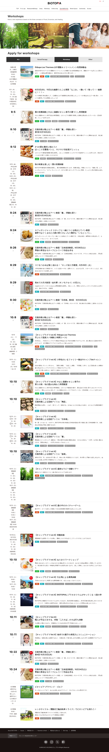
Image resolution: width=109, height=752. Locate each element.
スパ (72, 76)
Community (82, 8)
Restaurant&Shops (32, 8)
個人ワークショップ (70, 101)
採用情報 (73, 730)
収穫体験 (55, 121)
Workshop (47, 8)
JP (103, 1)
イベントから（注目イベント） (55, 158)
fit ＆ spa (22, 8)
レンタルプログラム (65, 693)
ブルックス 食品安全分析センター (28, 735)
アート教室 (43, 141)
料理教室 (48, 121)
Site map (65, 730)
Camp (40, 8)
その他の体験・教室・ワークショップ (59, 76)
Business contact (42, 730)
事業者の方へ (30, 730)
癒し (47, 76)
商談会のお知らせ (55, 730)
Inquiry (22, 730)
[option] (45, 36)
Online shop (54, 8)
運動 (42, 76)
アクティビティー (80, 76)
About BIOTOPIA (12, 730)
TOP (17, 8)
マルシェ (73, 121)
